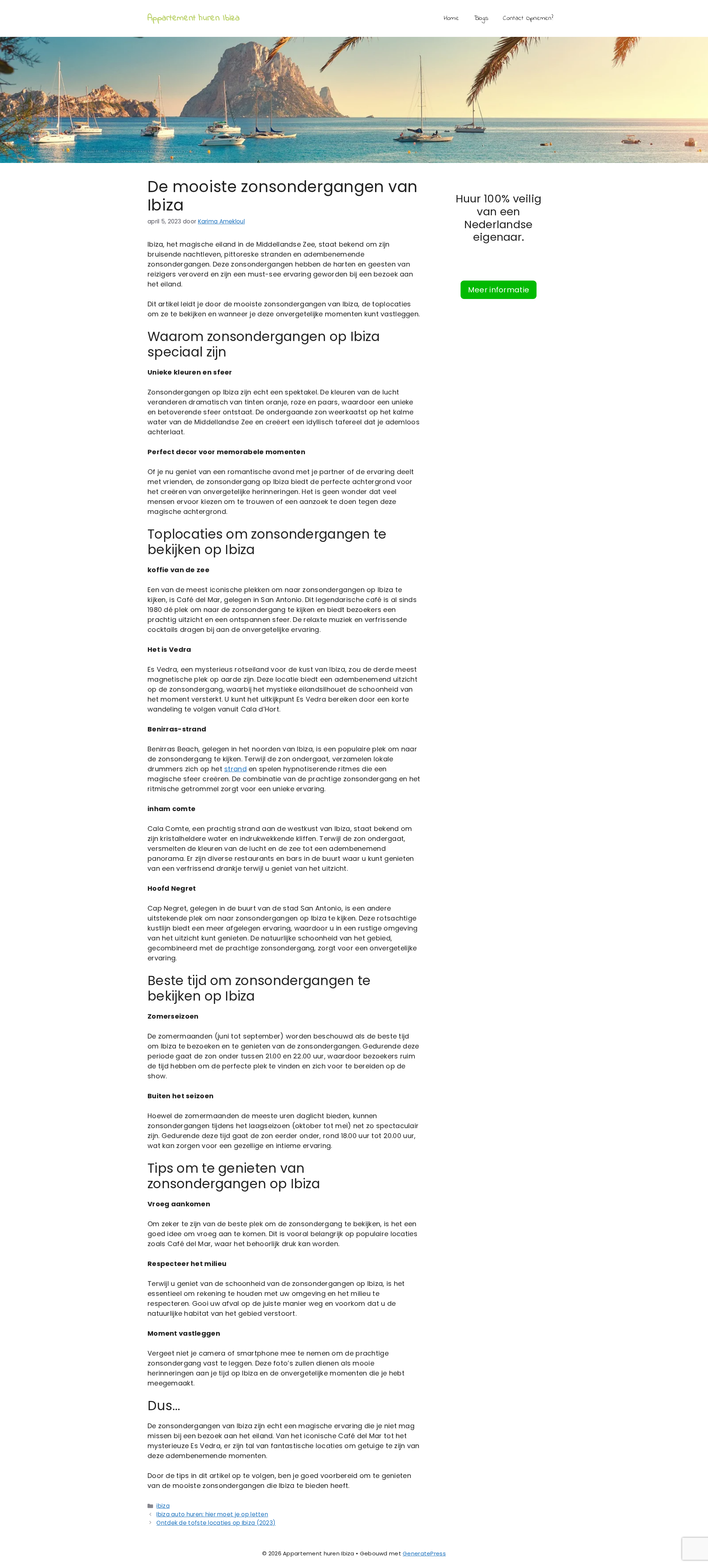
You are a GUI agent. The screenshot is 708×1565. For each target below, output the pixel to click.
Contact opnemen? (528, 18)
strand (235, 768)
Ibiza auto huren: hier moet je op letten (212, 1514)
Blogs (481, 18)
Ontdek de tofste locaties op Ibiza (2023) (215, 1523)
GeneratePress (424, 1553)
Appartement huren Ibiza (194, 18)
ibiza (162, 1506)
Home (451, 18)
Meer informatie (498, 290)
